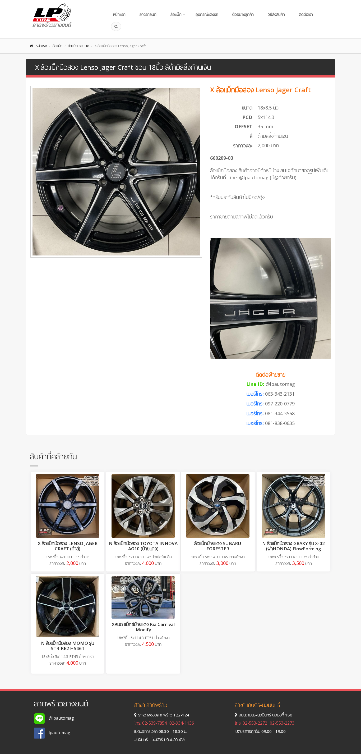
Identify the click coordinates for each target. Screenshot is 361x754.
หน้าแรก (119, 14)
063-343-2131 (280, 394)
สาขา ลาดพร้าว (150, 705)
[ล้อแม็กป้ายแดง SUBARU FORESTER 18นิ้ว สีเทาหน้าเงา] (217, 506)
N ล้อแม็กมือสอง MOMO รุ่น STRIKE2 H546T (67, 645)
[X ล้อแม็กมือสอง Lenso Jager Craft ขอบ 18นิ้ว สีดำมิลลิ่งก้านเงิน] (116, 172)
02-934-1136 (181, 723)
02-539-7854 (154, 723)
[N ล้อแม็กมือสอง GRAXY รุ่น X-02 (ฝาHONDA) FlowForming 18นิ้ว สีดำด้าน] (293, 506)
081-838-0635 (280, 423)
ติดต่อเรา (306, 14)
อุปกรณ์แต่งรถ (207, 14)
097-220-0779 (280, 403)
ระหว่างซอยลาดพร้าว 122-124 (163, 715)
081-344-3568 (280, 413)
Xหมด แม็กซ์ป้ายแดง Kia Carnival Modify (143, 627)
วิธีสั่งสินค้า (276, 14)
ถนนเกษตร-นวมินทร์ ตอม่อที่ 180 (265, 715)
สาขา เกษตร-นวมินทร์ (257, 705)
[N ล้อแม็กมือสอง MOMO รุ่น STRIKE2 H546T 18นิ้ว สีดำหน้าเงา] (67, 606)
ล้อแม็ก (176, 14)
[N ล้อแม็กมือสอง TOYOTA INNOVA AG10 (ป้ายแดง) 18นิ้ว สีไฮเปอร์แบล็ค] (143, 506)
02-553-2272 (255, 723)
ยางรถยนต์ (148, 14)
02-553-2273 (282, 723)
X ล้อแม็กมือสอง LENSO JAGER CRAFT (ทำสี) (68, 546)
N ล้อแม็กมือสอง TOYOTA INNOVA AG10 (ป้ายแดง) (143, 546)
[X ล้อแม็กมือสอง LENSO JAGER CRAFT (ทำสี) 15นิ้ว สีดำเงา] (67, 506)
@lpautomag (280, 384)
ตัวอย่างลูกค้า (243, 14)
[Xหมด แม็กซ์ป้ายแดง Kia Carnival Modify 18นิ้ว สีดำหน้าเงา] (143, 597)
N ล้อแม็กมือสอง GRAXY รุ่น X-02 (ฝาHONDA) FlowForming (293, 546)
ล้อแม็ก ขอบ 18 (78, 45)
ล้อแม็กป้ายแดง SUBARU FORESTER (217, 546)
